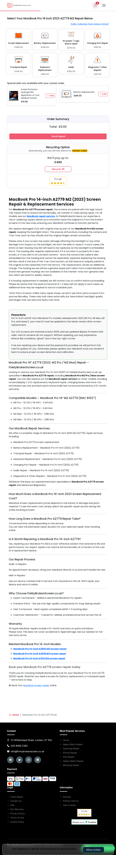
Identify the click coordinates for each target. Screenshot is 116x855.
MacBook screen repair (36, 685)
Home (15, 714)
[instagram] (28, 760)
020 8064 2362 (19, 745)
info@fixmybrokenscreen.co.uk (27, 751)
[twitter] (19, 760)
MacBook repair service (41, 216)
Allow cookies (93, 849)
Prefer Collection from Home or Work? (90, 24)
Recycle (57, 169)
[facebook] (10, 760)
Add (51, 95)
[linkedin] (37, 760)
